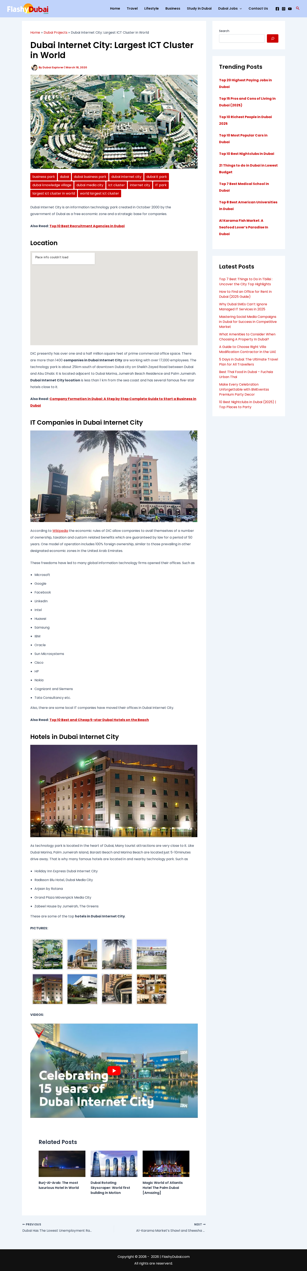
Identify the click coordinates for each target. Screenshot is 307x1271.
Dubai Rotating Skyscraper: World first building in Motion (110, 1187)
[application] (240, 8)
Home (115, 8)
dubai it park (156, 176)
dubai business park (90, 176)
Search (224, 31)
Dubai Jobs (228, 8)
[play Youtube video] (114, 1071)
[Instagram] (283, 9)
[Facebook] (277, 9)
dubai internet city (126, 176)
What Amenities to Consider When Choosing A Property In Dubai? (247, 337)
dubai (64, 176)
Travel (132, 8)
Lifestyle (151, 8)
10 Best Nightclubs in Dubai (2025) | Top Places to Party (247, 404)
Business (172, 8)
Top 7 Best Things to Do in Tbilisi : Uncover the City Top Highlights (246, 282)
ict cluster (116, 185)
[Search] (272, 38)
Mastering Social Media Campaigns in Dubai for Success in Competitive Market (248, 321)
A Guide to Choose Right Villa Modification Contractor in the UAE (247, 349)
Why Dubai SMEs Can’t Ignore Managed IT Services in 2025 (243, 307)
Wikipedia (60, 530)
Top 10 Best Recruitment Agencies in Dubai (87, 226)
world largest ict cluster (99, 193)
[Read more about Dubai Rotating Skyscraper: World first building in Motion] (114, 1163)
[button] (298, 8)
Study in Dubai (199, 8)
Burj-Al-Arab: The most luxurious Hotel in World (59, 1185)
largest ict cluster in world (53, 193)
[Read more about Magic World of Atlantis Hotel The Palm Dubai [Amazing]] (166, 1163)
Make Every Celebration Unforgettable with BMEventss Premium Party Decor (244, 389)
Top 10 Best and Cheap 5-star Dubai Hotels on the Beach (99, 719)
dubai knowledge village (51, 185)
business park (43, 176)
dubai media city (89, 185)
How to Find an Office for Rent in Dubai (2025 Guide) (245, 294)
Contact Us (258, 8)
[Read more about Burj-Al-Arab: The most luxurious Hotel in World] (62, 1163)
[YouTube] (290, 9)
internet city (140, 185)
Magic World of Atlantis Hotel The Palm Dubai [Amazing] (163, 1187)
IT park (161, 185)
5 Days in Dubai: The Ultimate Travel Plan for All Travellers (248, 362)
